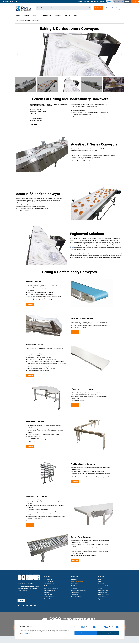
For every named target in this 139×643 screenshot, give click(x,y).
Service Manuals (102, 596)
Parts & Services (46, 15)
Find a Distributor (113, 8)
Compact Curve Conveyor (50, 599)
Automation (74, 579)
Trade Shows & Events (103, 594)
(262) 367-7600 (33, 588)
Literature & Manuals (99, 1)
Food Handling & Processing (78, 586)
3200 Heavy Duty (48, 586)
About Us (76, 15)
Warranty (100, 588)
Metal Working (74, 594)
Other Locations (22, 595)
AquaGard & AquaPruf (49, 590)
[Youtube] (31, 605)
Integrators (74, 588)
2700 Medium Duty (49, 583)
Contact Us (98, 7)
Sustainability (101, 583)
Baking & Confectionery (77, 581)
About (99, 579)
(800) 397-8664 (24, 588)
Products (17, 15)
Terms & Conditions (103, 590)
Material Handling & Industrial (78, 590)
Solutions (26, 15)
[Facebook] (19, 605)
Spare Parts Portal (88, 1)
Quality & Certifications (103, 586)
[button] (18, 54)
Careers (80, 1)
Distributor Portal (102, 592)
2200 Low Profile (48, 581)
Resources (67, 15)
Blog (99, 599)
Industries (35, 15)
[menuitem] (80, 1)
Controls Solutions (49, 596)
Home (16, 20)
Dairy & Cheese (75, 583)
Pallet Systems (48, 594)
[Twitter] (23, 605)
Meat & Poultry (75, 592)
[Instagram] (35, 605)
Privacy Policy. (27, 633)
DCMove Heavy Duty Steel (51, 588)
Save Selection (85, 633)
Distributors (58, 15)
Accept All (108, 633)
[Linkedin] (27, 605)
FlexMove (46, 592)
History (99, 581)
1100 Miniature (48, 579)
